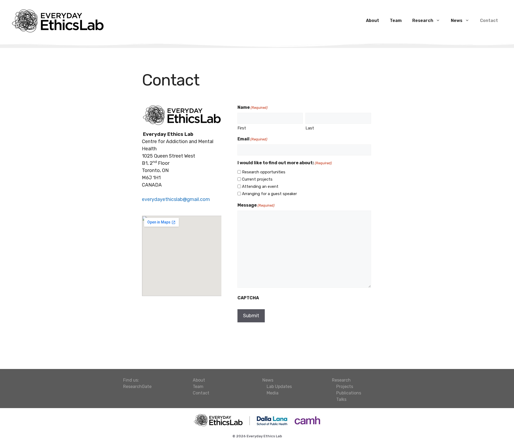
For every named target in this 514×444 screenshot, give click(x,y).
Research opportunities (263, 172)
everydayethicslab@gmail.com (176, 199)
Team (396, 20)
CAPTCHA (248, 297)
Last (309, 128)
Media (272, 393)
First (241, 128)
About (372, 20)
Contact (489, 20)
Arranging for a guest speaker (269, 193)
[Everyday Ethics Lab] (57, 20)
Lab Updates (279, 386)
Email (252, 138)
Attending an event (260, 186)
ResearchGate (137, 386)
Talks (341, 399)
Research (422, 20)
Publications (348, 393)
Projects (344, 386)
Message (255, 205)
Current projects (257, 179)
